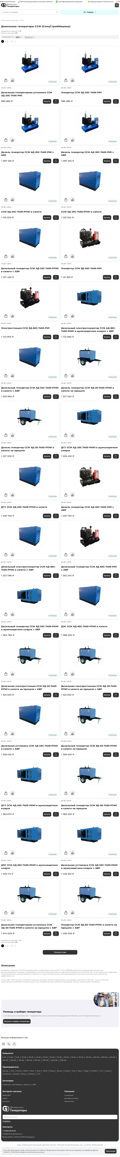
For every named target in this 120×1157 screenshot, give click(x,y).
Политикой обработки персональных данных (27, 1152)
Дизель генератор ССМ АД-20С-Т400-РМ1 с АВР (27, 154)
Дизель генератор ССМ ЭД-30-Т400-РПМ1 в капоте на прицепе (27, 449)
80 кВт (66, 1057)
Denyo (23, 1074)
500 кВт (5, 1060)
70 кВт (59, 1057)
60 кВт (52, 1057)
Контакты (6, 1101)
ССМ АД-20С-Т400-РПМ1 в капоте (21, 212)
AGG (12, 1071)
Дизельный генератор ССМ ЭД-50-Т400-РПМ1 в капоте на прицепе (89, 747)
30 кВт (31, 1057)
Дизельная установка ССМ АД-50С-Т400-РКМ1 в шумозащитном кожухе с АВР (89, 866)
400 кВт (112, 1057)
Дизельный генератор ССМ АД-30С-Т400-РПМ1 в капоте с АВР (30, 389)
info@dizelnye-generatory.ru (13, 1134)
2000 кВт (54, 1060)
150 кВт (88, 1057)
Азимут (108, 1071)
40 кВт (38, 1057)
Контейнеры (16, 1084)
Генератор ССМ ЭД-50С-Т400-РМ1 (81, 268)
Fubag (86, 1071)
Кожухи (26, 1084)
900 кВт (37, 1060)
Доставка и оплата (71, 1098)
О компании (68, 1095)
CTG (38, 1074)
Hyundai (16, 1074)
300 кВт (104, 1057)
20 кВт (24, 1057)
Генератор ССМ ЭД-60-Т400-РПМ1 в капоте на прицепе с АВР (89, 926)
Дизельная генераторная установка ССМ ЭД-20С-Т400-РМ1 (26, 94)
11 (11, 41)
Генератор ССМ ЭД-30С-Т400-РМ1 (81, 92)
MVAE (45, 1071)
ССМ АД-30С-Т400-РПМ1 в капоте (81, 212)
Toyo (73, 1071)
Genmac (6, 1071)
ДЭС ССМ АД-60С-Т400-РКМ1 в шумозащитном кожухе (29, 866)
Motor (32, 1071)
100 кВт (81, 1057)
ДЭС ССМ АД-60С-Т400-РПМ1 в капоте (84, 626)
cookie (6, 1152)
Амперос (31, 1074)
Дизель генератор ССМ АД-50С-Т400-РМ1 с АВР (87, 508)
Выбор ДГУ (7, 1095)
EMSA (26, 1071)
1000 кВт (46, 1060)
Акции (5, 1098)
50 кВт (45, 1057)
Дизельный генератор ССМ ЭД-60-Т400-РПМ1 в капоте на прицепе (89, 807)
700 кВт (21, 1060)
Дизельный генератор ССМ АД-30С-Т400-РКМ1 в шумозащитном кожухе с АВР (29, 628)
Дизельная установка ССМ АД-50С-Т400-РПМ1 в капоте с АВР (29, 747)
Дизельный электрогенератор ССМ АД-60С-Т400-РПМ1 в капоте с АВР (28, 568)
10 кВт (11, 1057)
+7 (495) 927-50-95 (9, 1131)
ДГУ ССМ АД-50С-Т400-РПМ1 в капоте (24, 507)
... (9, 41)
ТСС (101, 1071)
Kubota (67, 1071)
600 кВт (13, 1060)
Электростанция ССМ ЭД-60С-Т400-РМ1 (25, 328)
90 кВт (73, 1057)
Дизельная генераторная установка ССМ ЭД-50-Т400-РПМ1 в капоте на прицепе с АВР (29, 926)
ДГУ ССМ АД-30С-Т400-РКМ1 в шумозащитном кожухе (89, 449)
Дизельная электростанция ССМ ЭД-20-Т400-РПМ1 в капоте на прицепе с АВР (29, 687)
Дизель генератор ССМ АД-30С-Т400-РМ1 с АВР (87, 154)
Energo (52, 1071)
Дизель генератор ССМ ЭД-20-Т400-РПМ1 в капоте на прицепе (87, 389)
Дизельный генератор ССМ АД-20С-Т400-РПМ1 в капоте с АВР (30, 270)
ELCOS (18, 1071)
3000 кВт (63, 1060)
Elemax (59, 1071)
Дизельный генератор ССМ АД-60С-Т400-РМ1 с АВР (89, 568)
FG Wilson (94, 1071)
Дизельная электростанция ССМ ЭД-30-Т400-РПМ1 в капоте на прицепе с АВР (89, 687)
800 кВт (29, 1060)
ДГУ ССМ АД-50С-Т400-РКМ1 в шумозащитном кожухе (29, 807)
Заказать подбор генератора (17, 1021)
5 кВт (4, 1057)
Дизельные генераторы (9, 20)
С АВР (33, 1084)
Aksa (79, 1071)
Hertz (39, 1071)
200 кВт (96, 1057)
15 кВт (17, 1057)
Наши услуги (69, 1101)
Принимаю (110, 1151)
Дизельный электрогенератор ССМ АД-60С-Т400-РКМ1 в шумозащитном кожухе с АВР (88, 329)
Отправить (6, 1121)
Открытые (6, 1084)
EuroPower (7, 1074)
